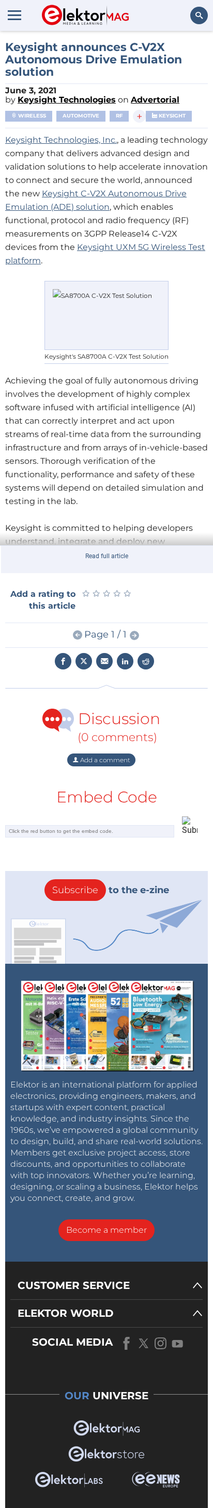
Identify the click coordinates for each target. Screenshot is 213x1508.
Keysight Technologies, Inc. (61, 140)
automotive (81, 115)
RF (119, 115)
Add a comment (104, 760)
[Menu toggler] (14, 15)
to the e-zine (110, 890)
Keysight (171, 115)
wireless (31, 115)
